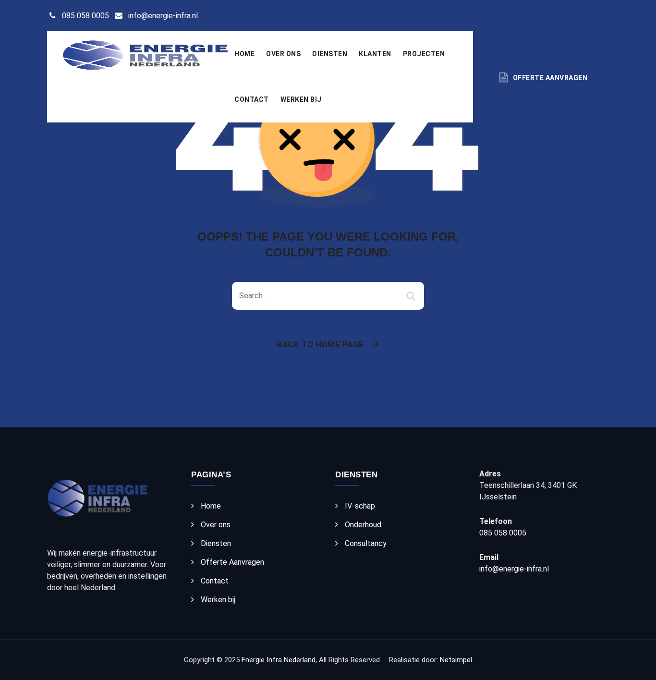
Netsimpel (456, 660)
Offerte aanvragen (550, 78)
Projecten (424, 54)
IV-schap (360, 505)
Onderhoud (363, 524)
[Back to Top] (635, 664)
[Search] (412, 296)
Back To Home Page (320, 344)
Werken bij (301, 99)
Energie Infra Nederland (279, 660)
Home (244, 54)
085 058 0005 (85, 15)
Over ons (283, 54)
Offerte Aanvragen (232, 562)
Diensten (329, 54)
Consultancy (366, 543)
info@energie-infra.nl (163, 15)
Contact (251, 99)
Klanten (375, 54)
